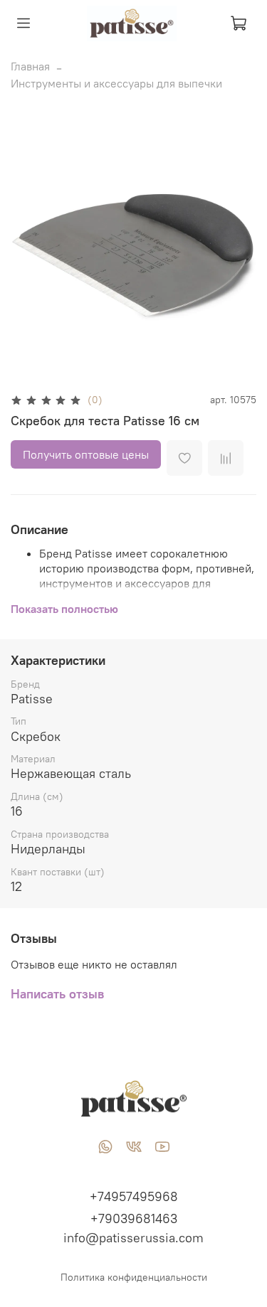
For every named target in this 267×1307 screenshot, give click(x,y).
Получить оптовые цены (86, 454)
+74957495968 (134, 1196)
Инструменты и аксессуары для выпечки (116, 83)
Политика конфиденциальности (134, 1277)
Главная (30, 66)
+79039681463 (133, 1218)
